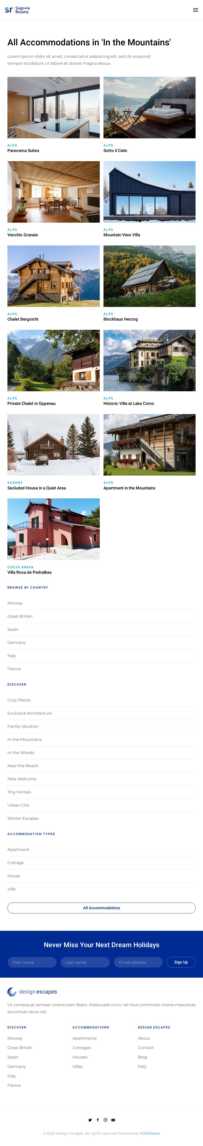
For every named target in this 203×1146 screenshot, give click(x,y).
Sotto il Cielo (115, 151)
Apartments (85, 1038)
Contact (146, 1047)
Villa (11, 889)
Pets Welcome (21, 779)
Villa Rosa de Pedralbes (29, 572)
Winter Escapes (23, 818)
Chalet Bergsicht (22, 319)
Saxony (15, 482)
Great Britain (19, 616)
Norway (15, 603)
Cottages (82, 1047)
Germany (16, 642)
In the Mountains (24, 739)
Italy (11, 655)
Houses (80, 1057)
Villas (77, 1066)
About (144, 1038)
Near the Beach (22, 765)
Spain (13, 629)
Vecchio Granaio (22, 235)
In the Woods (20, 752)
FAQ (142, 1066)
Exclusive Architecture (29, 713)
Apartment (18, 849)
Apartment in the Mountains (129, 488)
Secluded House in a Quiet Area (36, 488)
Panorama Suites (23, 151)
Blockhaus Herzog (120, 319)
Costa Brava (20, 567)
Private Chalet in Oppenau (31, 403)
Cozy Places (19, 700)
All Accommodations (101, 908)
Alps (12, 145)
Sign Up (181, 962)
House (13, 876)
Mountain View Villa (121, 235)
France (14, 668)
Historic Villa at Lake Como (128, 403)
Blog (142, 1057)
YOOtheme (149, 1133)
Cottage (15, 862)
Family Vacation (23, 726)
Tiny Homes (19, 792)
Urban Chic (18, 805)
